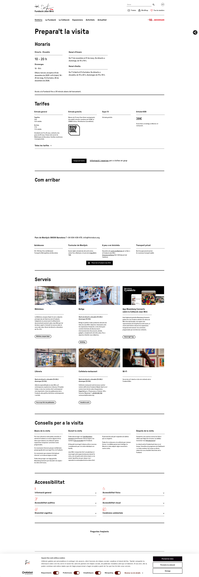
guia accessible (78, 440)
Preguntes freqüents (99, 532)
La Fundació (50, 20)
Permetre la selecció (167, 565)
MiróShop (82, 342)
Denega (167, 571)
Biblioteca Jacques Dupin (43, 336)
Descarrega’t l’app (129, 336)
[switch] (77, 573)
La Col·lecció (64, 20)
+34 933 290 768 (97, 393)
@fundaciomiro (150, 440)
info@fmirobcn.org (91, 238)
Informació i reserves (99, 161)
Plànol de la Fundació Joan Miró (101, 263)
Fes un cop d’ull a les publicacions (45, 402)
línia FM (92, 253)
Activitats (90, 20)
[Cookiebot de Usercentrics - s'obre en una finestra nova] (27, 573)
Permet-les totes (168, 559)
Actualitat (102, 20)
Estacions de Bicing (108, 255)
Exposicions (77, 20)
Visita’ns (38, 20)
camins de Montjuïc (116, 251)
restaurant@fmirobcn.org (86, 395)
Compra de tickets (79, 161)
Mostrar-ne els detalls (132, 573)
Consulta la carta (84, 402)
